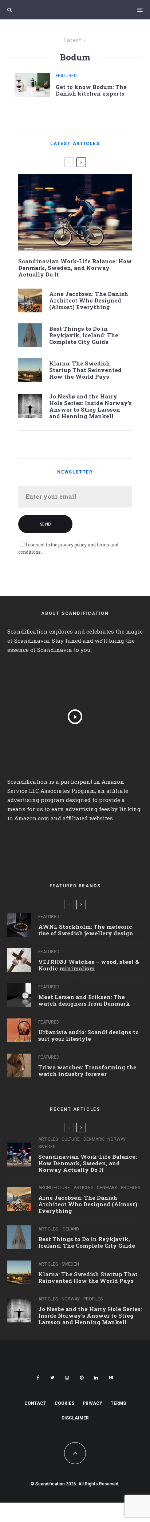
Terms (118, 1403)
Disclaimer (75, 1418)
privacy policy (72, 544)
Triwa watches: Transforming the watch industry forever (87, 1070)
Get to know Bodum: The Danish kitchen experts (91, 90)
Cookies (64, 1403)
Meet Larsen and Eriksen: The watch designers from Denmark (84, 1000)
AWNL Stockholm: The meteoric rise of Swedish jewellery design (85, 929)
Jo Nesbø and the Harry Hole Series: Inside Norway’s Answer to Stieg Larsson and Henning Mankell (90, 406)
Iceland (70, 1229)
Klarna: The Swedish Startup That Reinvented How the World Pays (85, 370)
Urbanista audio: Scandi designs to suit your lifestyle (88, 1035)
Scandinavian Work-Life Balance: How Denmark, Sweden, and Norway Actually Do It (75, 268)
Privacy (92, 1403)
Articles (48, 1139)
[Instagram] (67, 1377)
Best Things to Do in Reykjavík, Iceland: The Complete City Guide (83, 335)
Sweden (47, 1146)
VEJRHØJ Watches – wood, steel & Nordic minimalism (88, 965)
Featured (66, 75)
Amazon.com (31, 818)
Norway (116, 1139)
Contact (35, 1403)
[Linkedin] (96, 1377)
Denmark (93, 1139)
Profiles (130, 1187)
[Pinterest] (81, 1377)
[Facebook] (38, 1377)
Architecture (54, 1187)
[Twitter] (52, 1377)
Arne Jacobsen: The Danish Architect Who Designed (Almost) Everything (88, 300)
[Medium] (111, 1377)
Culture (71, 1139)
